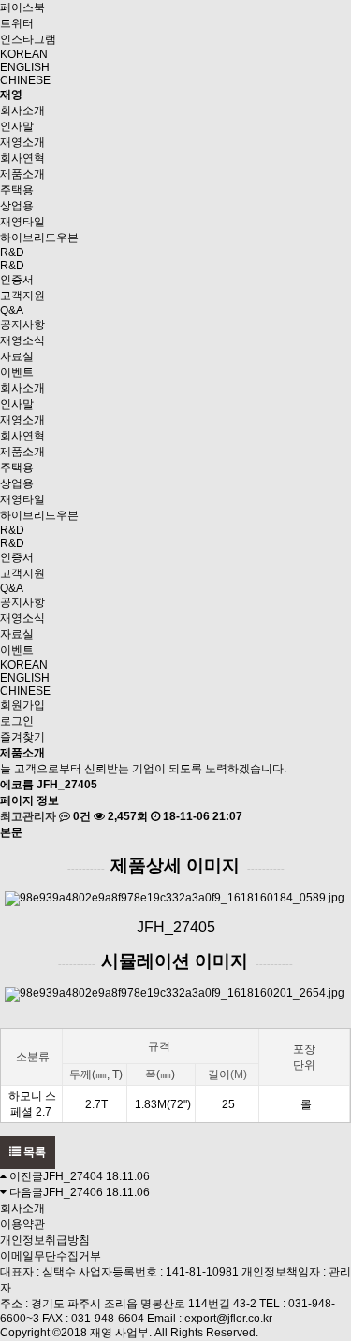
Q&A (11, 310)
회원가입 (22, 705)
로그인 (17, 721)
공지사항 (22, 324)
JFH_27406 (73, 1192)
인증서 (17, 279)
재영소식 (22, 340)
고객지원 (22, 295)
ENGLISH (25, 67)
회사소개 (22, 110)
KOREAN (24, 54)
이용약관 (22, 1224)
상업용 (17, 205)
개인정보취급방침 (45, 1240)
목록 (33, 1152)
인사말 (17, 126)
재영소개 (22, 142)
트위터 (17, 23)
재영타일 (22, 221)
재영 (11, 94)
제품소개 (22, 173)
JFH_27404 (73, 1176)
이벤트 (17, 372)
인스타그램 (28, 39)
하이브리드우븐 (39, 237)
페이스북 (22, 7)
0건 (80, 816)
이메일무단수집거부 (50, 1255)
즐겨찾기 (22, 736)
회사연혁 (22, 158)
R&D (12, 252)
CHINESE (25, 80)
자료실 (17, 356)
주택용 (17, 189)
